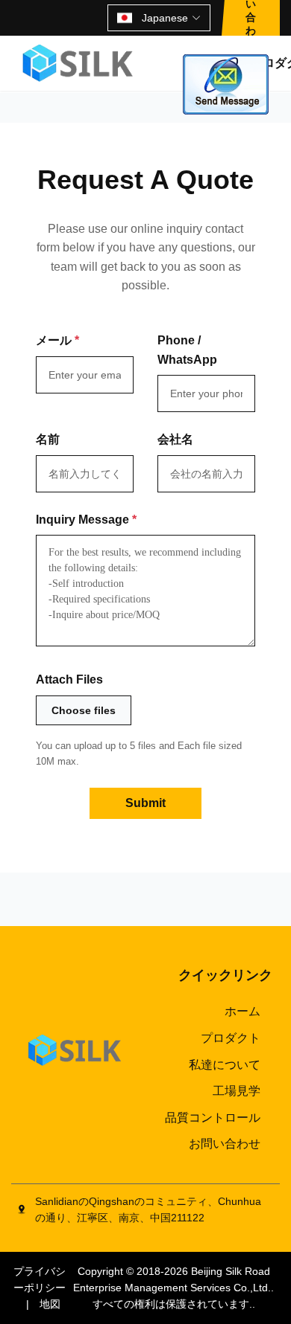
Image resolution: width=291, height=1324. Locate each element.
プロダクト (230, 1038)
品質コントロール (212, 1117)
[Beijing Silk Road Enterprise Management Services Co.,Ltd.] (79, 63)
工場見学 (236, 1090)
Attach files (69, 679)
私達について (224, 1064)
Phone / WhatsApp (187, 350)
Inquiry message (86, 519)
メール (57, 340)
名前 (48, 439)
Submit (145, 803)
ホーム (242, 1011)
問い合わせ (250, 18)
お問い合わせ (224, 1143)
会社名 (175, 439)
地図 (50, 1304)
